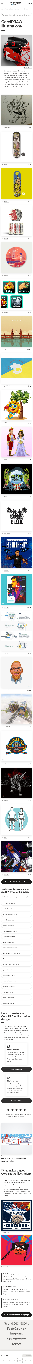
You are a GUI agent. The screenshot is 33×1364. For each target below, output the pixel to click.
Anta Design (6, 1232)
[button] (31, 1352)
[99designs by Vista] (15, 3)
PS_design (6, 653)
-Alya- (5, 837)
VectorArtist (6, 570)
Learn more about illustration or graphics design (13, 1159)
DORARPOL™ (28, 67)
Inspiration (9, 9)
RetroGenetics (7, 533)
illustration (15, 86)
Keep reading (7, 1281)
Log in (30, 3)
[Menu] (2, 3)
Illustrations (17, 9)
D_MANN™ (6, 386)
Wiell (4, 1156)
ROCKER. (6, 312)
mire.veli (6, 238)
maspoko (6, 275)
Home (3, 9)
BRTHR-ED (6, 164)
